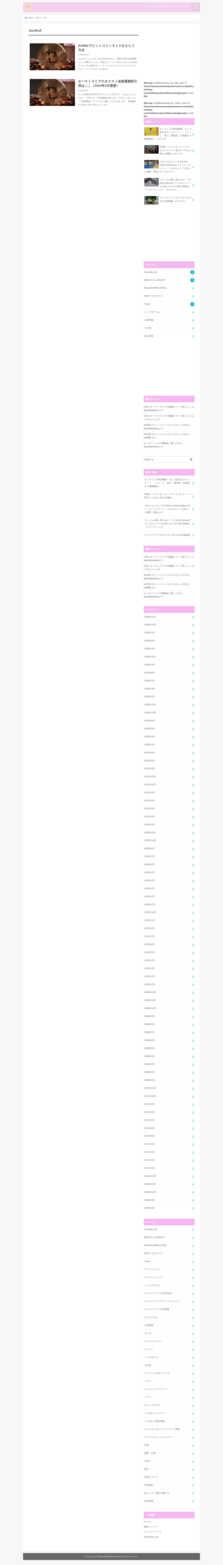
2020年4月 (149, 872)
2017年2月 (149, 1160)
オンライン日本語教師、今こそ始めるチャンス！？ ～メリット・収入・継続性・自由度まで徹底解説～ (168, 134)
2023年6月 (149, 720)
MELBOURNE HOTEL (155, 288)
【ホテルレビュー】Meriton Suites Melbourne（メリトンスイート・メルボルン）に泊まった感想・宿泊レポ (168, 166)
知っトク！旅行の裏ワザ (156, 1493)
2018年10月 (150, 1008)
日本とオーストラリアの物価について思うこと (167, 407)
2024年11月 (150, 657)
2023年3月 (149, 736)
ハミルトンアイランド (155, 1389)
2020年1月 (149, 896)
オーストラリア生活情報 (156, 1309)
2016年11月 (150, 1184)
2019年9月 (149, 920)
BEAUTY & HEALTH (154, 280)
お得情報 (148, 320)
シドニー (148, 1349)
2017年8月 (149, 1112)
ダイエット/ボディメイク (157, 1373)
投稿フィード (150, 1527)
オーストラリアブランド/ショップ (161, 1301)
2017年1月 (149, 1168)
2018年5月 (149, 1048)
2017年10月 (150, 1096)
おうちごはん (151, 1317)
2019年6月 (149, 944)
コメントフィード (153, 1532)
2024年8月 (149, 673)
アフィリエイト (152, 1269)
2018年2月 (149, 1072)
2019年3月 (149, 968)
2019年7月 (149, 936)
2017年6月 (149, 1128)
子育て (147, 1461)
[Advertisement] (169, 50)
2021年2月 (149, 816)
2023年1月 (149, 744)
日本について (151, 1477)
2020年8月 (149, 848)
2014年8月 (149, 1208)
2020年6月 (149, 864)
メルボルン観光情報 (154, 1421)
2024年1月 (149, 696)
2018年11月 (150, 1000)
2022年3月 (149, 768)
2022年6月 (149, 752)
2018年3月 (149, 1064)
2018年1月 (149, 1080)
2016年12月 (150, 1176)
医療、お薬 (150, 1453)
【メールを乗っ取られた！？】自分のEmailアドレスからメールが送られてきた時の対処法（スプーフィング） (168, 184)
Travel (147, 304)
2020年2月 (149, 888)
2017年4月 (149, 1144)
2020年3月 (149, 880)
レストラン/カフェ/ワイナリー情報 (162, 1429)
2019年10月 (150, 912)
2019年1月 (149, 984)
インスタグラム (152, 312)
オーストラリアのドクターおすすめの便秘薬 (176, 199)
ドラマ (147, 1381)
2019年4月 (149, 960)
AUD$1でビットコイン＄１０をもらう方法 (165, 425)
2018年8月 (149, 1024)
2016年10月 (150, 1192)
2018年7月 (149, 1032)
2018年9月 (149, 1016)
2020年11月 (150, 832)
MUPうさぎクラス (153, 296)
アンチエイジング (153, 1277)
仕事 (146, 1445)
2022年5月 (149, 760)
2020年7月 (149, 856)
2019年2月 (149, 976)
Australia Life (150, 272)
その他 (147, 328)
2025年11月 (150, 617)
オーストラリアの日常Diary (158, 1293)
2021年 (38, 18)
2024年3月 (149, 689)
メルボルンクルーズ (154, 1413)
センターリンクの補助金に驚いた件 (162, 443)
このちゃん (149, 419)
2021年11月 (150, 784)
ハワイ (147, 1397)
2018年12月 (150, 992)
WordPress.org (151, 1537)
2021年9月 (149, 792)
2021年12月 (150, 776)
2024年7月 (149, 681)
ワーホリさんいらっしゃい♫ (158, 1437)
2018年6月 (149, 1040)
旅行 (146, 1469)
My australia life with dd (109, 1556)
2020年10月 (150, 840)
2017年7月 (149, 1120)
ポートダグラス (152, 1405)
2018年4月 (149, 1056)
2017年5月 (149, 1136)
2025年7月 (149, 632)
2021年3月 (149, 808)
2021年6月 (149, 800)
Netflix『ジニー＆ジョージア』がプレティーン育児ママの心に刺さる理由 (176, 150)
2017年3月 (149, 1152)
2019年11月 (150, 904)
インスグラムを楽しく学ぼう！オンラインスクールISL (166, 6)
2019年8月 (149, 928)
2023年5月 (149, 728)
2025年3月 (149, 649)
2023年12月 (150, 704)
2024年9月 (149, 665)
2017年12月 (150, 1088)
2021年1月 (149, 824)
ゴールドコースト (153, 1341)
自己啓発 (148, 336)
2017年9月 (149, 1104)
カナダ (147, 1333)
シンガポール (151, 1357)
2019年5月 (149, 952)
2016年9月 (149, 1200)
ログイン (148, 1522)
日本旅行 (148, 1485)
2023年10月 (150, 712)
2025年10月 (150, 624)
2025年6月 (149, 641)
